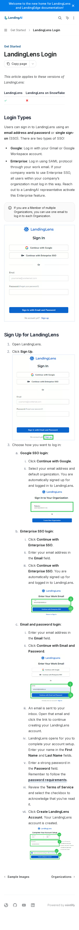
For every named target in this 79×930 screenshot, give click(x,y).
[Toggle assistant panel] (67, 18)
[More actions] (74, 18)
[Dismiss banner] (73, 5)
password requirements (47, 780)
